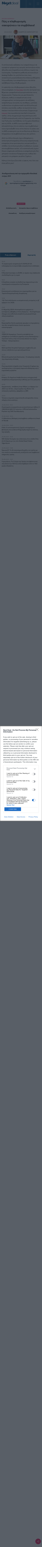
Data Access (21, 817)
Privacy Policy (33, 817)
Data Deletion (8, 817)
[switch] (33, 774)
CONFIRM (13, 809)
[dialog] (21, 773)
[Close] (38, 730)
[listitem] (21, 768)
